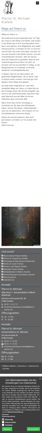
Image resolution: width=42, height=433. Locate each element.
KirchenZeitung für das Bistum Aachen (19, 274)
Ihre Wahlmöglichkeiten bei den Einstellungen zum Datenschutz (21, 381)
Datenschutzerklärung (15, 412)
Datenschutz (34, 365)
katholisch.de (9, 279)
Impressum (22, 365)
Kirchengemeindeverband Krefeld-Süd (19, 261)
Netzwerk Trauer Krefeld (13, 269)
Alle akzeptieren (33, 429)
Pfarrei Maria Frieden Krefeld (15, 255)
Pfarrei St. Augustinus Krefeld (16, 258)
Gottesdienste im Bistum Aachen (17, 271)
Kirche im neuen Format (13, 263)
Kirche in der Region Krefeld (15, 266)
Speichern (7, 429)
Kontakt (6, 368)
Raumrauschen (10, 277)
